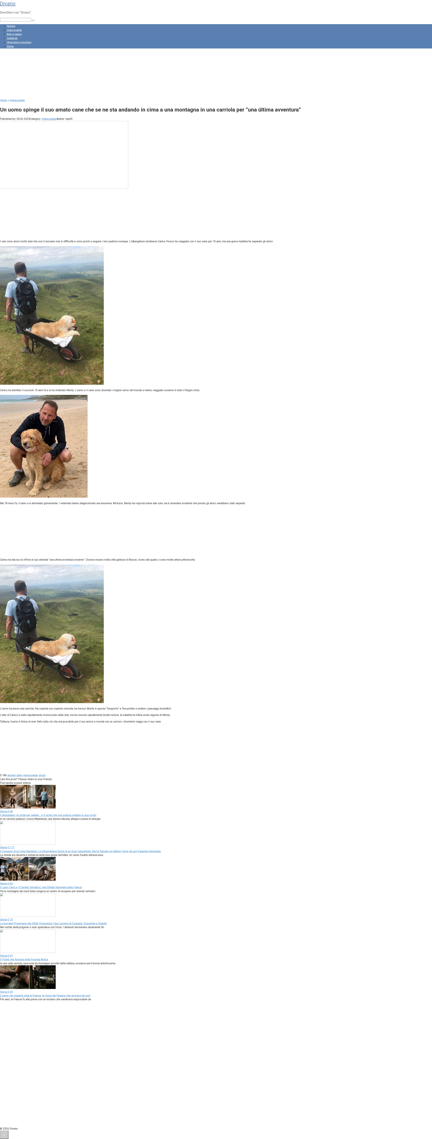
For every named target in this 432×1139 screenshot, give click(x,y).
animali (11, 775)
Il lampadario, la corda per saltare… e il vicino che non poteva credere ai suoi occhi (48, 815)
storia (42, 775)
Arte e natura (14, 34)
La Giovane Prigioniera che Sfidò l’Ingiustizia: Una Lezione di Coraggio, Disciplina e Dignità (53, 923)
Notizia (11, 26)
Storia (10, 46)
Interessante (14, 30)
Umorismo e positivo (19, 42)
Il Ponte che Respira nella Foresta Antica (24, 959)
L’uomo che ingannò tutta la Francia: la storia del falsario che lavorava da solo (45, 995)
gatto (19, 775)
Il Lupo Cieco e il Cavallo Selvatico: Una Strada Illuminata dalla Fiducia (41, 887)
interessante (30, 775)
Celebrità (12, 38)
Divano (8, 3)
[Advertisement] (101, 75)
